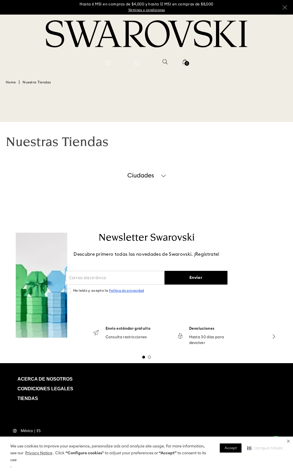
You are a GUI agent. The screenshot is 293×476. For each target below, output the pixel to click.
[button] (288, 441)
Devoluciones (202, 329)
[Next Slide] (273, 336)
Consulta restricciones (126, 337)
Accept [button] (231, 448)
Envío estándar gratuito (128, 329)
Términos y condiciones (146, 10)
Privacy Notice (38, 453)
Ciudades (140, 176)
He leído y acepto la (108, 290)
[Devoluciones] (180, 336)
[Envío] (96, 333)
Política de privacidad (126, 290)
